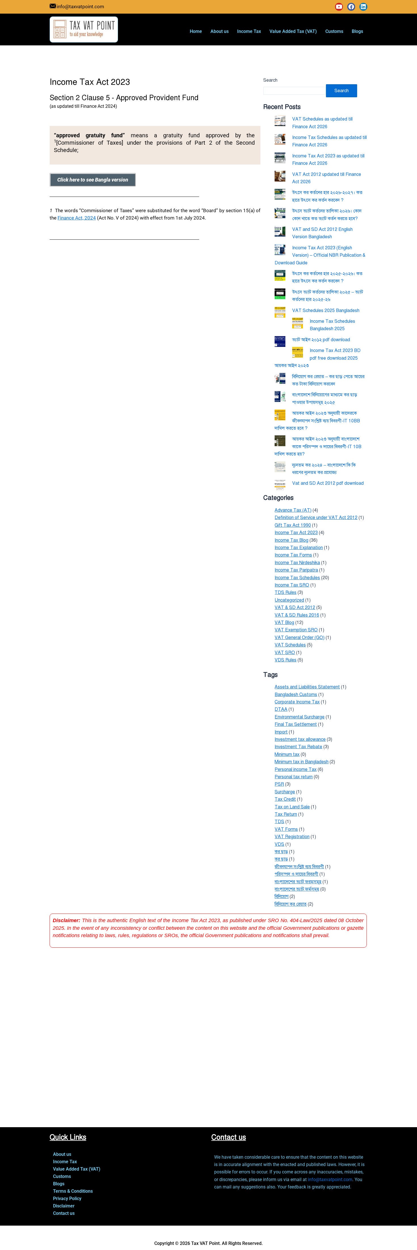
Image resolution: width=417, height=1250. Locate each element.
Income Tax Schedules (297, 578)
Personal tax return (294, 777)
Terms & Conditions (73, 1191)
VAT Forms (286, 829)
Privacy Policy (67, 1198)
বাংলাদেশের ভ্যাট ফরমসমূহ (298, 882)
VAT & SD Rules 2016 (297, 615)
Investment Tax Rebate (298, 747)
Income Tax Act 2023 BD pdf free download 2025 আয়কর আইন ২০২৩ (318, 358)
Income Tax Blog (291, 540)
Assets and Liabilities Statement (307, 687)
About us (219, 31)
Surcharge (285, 792)
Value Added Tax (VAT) (293, 31)
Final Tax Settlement (296, 724)
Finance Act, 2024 (77, 218)
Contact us (64, 1213)
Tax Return (286, 814)
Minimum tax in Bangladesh (301, 762)
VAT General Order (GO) (300, 637)
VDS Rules (285, 660)
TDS (279, 822)
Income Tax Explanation (299, 548)
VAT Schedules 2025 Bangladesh (325, 310)
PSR (279, 784)
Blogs (357, 31)
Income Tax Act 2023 (296, 533)
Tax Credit (285, 799)
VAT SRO (285, 652)
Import (281, 732)
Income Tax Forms (293, 555)
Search (270, 80)
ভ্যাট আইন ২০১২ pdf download (321, 340)
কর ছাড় (281, 859)
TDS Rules (285, 592)
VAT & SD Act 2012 (295, 607)
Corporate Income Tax (297, 702)
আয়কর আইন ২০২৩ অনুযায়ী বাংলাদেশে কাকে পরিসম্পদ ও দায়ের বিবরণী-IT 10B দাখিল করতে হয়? (318, 446)
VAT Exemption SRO (296, 630)
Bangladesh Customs (296, 694)
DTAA (281, 709)
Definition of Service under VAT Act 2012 (316, 517)
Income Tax (249, 31)
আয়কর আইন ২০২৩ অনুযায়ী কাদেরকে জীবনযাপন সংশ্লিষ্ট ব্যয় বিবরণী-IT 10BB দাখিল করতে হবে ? (317, 420)
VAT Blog (284, 622)
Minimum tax (287, 754)
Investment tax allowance (300, 739)
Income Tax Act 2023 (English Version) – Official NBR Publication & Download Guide (320, 255)
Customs (334, 31)
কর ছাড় (281, 852)
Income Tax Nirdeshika (297, 563)
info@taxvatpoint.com (330, 1179)
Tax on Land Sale (292, 807)
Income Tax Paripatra (296, 570)
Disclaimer (64, 1206)
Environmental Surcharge (300, 717)
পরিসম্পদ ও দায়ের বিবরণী (296, 874)
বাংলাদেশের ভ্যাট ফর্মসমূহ (297, 889)
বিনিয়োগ (281, 896)
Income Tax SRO (292, 585)
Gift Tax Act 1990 (293, 525)
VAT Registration (292, 837)
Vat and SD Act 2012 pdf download (328, 483)
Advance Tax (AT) (293, 510)
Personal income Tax (296, 769)
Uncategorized (289, 600)
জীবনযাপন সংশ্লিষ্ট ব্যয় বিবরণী (299, 867)
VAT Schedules (290, 645)
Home (196, 31)
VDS (279, 844)
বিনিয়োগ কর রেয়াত (291, 904)
